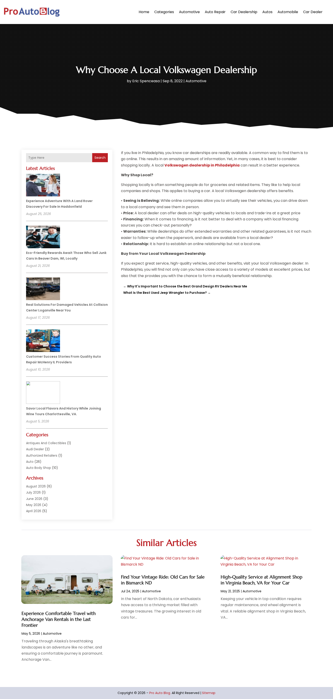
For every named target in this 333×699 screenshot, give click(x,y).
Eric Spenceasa (146, 81)
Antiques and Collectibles (46, 443)
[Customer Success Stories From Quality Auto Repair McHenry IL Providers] (43, 341)
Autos (267, 11)
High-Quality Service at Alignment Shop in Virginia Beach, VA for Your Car (261, 580)
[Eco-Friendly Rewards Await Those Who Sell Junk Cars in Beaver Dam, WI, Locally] (43, 238)
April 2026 (33, 511)
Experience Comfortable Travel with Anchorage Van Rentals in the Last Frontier (59, 619)
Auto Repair (215, 11)
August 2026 (36, 486)
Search (100, 157)
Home (144, 11)
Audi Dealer (35, 449)
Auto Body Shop (38, 467)
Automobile (288, 11)
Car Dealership (244, 11)
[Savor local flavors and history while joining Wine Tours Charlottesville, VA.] (43, 393)
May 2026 (33, 505)
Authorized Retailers (41, 455)
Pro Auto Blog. (160, 693)
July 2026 (33, 492)
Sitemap (208, 693)
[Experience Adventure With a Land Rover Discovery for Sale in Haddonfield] (43, 186)
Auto (30, 461)
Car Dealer (313, 11)
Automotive (189, 11)
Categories (164, 11)
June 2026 (34, 499)
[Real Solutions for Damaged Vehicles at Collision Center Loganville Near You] (43, 289)
